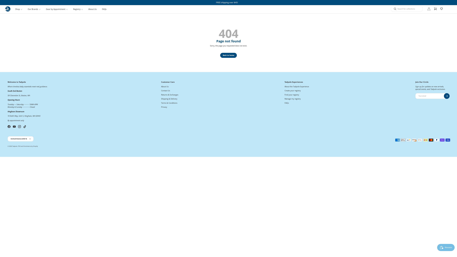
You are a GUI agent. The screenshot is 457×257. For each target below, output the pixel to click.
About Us (92, 9)
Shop (17, 9)
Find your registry (292, 95)
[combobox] (407, 8)
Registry (76, 9)
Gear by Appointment (55, 9)
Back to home (228, 55)
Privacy (164, 107)
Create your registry (293, 90)
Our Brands (33, 9)
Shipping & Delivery (169, 99)
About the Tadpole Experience (297, 86)
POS (19, 146)
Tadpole (14, 146)
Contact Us (165, 90)
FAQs (104, 9)
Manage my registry (293, 99)
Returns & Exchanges (169, 95)
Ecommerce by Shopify (31, 146)
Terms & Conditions (169, 103)
